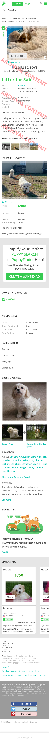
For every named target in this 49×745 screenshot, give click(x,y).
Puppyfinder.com (8, 687)
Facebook (26, 703)
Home (4, 18)
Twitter (26, 708)
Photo (9, 202)
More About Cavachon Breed (16, 477)
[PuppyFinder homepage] (4, 4)
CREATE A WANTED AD (24, 276)
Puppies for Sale (17, 18)
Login (27, 3)
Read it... (6, 552)
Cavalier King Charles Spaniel (36, 445)
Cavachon (32, 18)
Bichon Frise (7, 444)
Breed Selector (22, 691)
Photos (15, 62)
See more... (7, 499)
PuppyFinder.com (10, 684)
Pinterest (26, 713)
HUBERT (21, 21)
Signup (17, 3)
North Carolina (8, 21)
